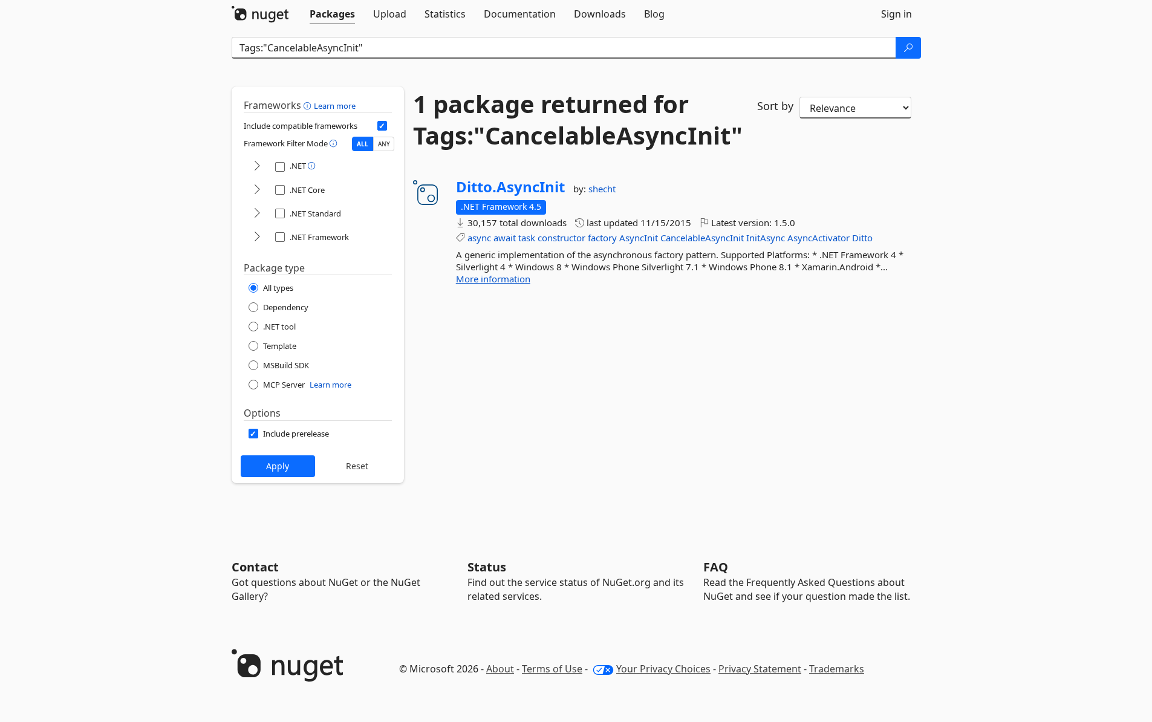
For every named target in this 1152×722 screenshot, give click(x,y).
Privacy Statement (759, 668)
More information (493, 279)
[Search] (908, 48)
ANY (384, 144)
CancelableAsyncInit (702, 238)
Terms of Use (552, 668)
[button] (309, 105)
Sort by (775, 106)
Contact (255, 567)
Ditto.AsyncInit (510, 187)
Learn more (335, 105)
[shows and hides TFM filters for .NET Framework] (257, 237)
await (504, 238)
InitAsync (765, 238)
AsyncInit (638, 238)
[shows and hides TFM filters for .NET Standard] (257, 214)
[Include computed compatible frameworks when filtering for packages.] (382, 125)
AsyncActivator (818, 238)
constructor (561, 238)
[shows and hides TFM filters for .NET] (257, 166)
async (479, 238)
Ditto (862, 238)
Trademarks (836, 668)
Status (486, 567)
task (526, 238)
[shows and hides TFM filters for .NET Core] (257, 190)
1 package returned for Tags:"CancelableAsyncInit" (576, 119)
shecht (602, 189)
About (500, 668)
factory (602, 238)
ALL (362, 144)
